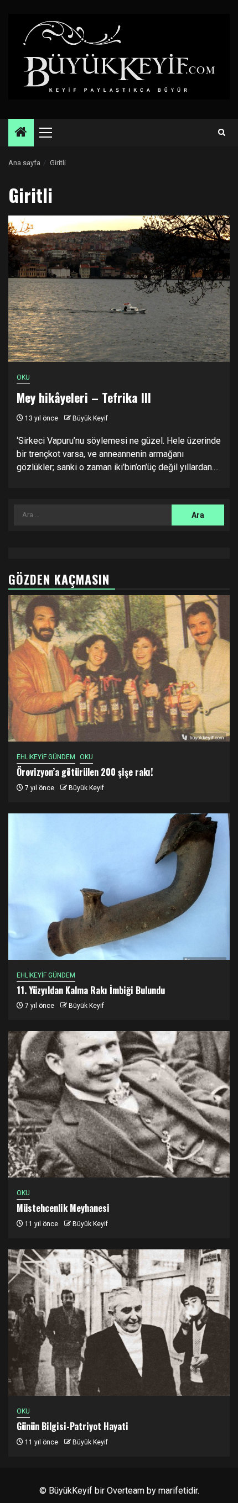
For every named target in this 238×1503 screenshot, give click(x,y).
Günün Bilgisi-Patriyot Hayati (72, 1426)
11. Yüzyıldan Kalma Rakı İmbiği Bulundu (91, 990)
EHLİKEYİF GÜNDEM (46, 757)
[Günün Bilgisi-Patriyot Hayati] (119, 1322)
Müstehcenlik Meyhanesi (63, 1208)
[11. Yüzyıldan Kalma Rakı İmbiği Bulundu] (119, 886)
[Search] (222, 132)
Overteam (125, 1490)
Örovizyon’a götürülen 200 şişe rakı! (85, 772)
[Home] (21, 133)
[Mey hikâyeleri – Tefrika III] (119, 289)
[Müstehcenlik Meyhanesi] (119, 1104)
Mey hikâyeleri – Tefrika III (84, 397)
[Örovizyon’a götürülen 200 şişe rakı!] (119, 668)
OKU (23, 377)
